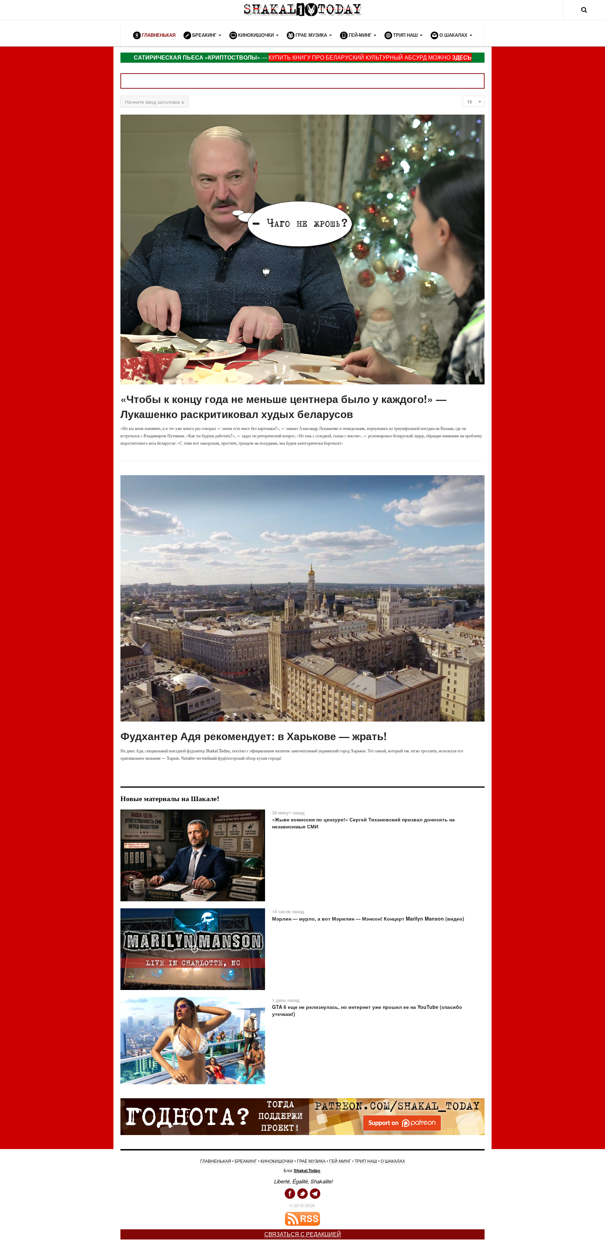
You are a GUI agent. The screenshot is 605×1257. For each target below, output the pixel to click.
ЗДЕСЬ (462, 57)
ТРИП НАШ (366, 1161)
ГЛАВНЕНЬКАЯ (215, 1161)
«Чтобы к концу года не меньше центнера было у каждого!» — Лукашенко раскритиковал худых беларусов (283, 406)
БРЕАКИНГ (246, 1161)
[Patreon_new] (302, 1116)
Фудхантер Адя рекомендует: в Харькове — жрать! (253, 735)
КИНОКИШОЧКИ (276, 1161)
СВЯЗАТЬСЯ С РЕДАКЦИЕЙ (302, 1234)
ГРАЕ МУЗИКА (311, 1161)
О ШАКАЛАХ (393, 1161)
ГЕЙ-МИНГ (340, 1161)
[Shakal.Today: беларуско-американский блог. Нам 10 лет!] (302, 9)
